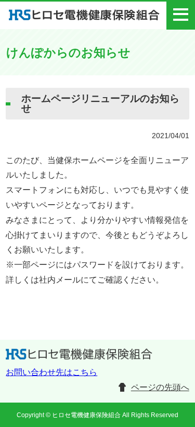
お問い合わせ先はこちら (51, 372)
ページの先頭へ (160, 387)
